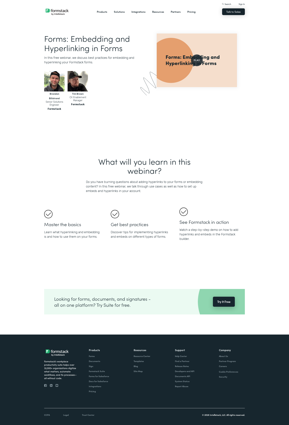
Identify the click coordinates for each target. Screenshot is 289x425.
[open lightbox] (197, 60)
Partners (176, 11)
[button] (102, 12)
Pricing (191, 11)
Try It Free (223, 302)
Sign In (242, 4)
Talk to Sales (233, 11)
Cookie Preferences (228, 371)
